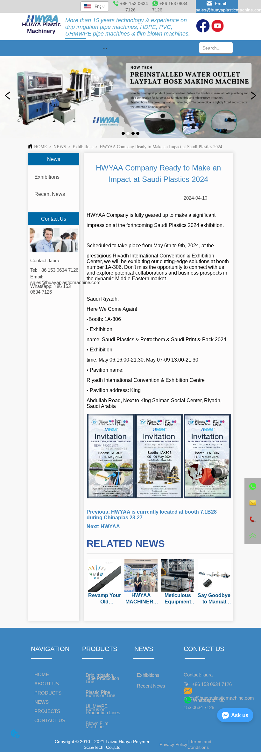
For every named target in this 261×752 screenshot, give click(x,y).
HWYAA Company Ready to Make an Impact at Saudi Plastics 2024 (161, 146)
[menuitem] (104, 48)
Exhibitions (83, 146)
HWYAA (110, 526)
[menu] (104, 48)
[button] (105, 48)
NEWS (59, 146)
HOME (40, 146)
